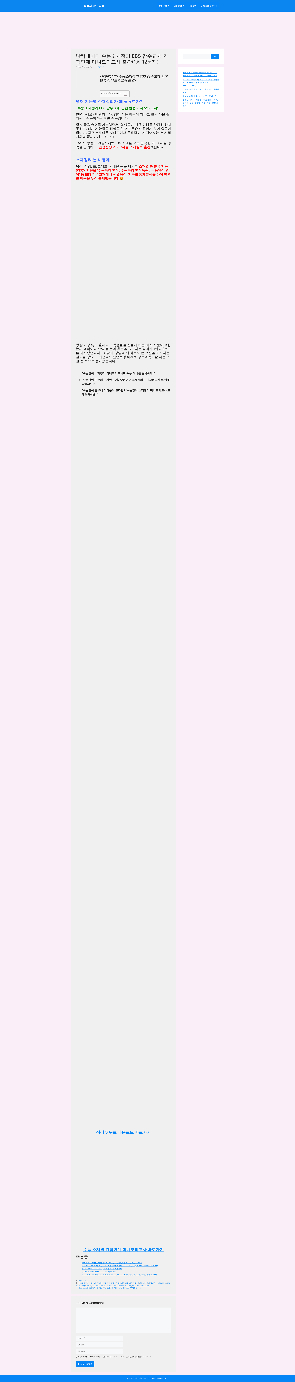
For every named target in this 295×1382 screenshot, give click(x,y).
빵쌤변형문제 (86, 1286)
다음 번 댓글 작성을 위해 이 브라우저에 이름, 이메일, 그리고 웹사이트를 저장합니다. (115, 1357)
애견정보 (192, 6)
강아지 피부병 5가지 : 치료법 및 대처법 (99, 1271)
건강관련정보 (179, 6)
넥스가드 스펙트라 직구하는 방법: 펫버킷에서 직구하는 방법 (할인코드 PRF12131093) (120, 1265)
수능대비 (103, 1286)
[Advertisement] (147, 29)
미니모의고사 (161, 1283)
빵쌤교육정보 (164, 6)
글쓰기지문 (144, 1283)
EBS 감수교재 (83, 1283)
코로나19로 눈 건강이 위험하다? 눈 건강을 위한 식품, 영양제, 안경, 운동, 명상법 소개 (119, 1274)
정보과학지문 (144, 1286)
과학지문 (128, 1283)
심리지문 (128, 1286)
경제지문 (121, 1283)
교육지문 (136, 1283)
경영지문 (114, 1283)
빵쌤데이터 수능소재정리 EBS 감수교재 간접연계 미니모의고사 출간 (112, 1263)
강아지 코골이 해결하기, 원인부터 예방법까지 (102, 1268)
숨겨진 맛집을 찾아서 (209, 6)
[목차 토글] (124, 94)
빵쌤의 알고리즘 (94, 5)
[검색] (215, 56)
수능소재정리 (112, 1286)
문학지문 (152, 1283)
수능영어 (121, 1286)
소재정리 (95, 1286)
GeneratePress (162, 1378)
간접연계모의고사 (103, 1283)
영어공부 (135, 1286)
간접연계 (92, 1283)
